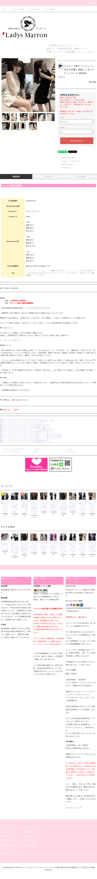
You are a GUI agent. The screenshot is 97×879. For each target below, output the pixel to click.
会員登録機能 (38, 674)
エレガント (88, 273)
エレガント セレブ (56, 433)
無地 (56, 270)
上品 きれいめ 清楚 (56, 437)
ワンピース (29, 270)
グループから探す (34, 9)
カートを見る (30, 840)
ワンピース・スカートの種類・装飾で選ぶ (40, 430)
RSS (2, 853)
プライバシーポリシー (9, 849)
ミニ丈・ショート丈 (42, 419)
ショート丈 (75, 270)
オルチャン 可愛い (56, 435)
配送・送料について (8, 836)
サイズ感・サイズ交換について (11, 340)
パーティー (63, 273)
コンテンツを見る (49, 9)
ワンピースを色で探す (35, 424)
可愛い (36, 273)
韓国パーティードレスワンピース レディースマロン (14, 419)
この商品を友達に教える (68, 158)
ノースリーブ (68, 270)
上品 (59, 273)
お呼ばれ (69, 273)
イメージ (48, 176)
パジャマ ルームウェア (12, 452)
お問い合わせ (30, 845)
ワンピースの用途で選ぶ (35, 431)
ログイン (28, 836)
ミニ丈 (80, 270)
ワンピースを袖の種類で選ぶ (37, 440)
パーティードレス (37, 270)
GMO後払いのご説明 (73, 808)
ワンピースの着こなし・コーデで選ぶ (39, 433)
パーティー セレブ (49, 431)
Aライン (78, 273)
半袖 (47, 440)
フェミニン (54, 438)
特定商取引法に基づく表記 (11, 845)
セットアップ (70, 452)
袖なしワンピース (46, 270)
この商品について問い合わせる (70, 161)
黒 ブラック (46, 424)
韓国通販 (41, 275)
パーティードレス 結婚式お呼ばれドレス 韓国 (42, 421)
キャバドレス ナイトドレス (36, 422)
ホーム (4, 9)
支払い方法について (8, 832)
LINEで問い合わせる (67, 164)
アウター (37, 449)
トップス (68, 449)
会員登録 (28, 832)
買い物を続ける (65, 168)
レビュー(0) (81, 176)
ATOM (8, 853)
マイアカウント (31, 828)
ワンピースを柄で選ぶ (35, 428)
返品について (6, 840)
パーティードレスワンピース (13, 449)
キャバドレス (34, 275)
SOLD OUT (77, 140)
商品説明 (16, 176)
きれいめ (55, 273)
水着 (35, 452)
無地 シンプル (46, 428)
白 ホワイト (46, 426)
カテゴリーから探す (17, 9)
